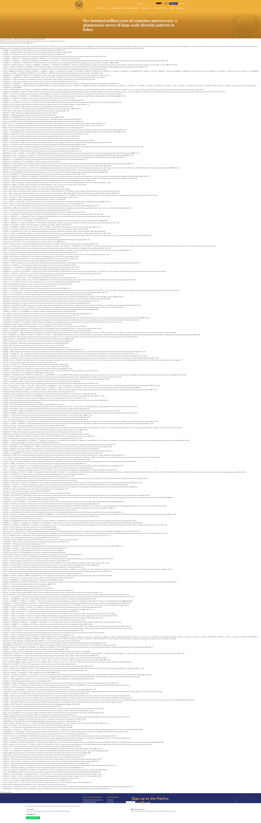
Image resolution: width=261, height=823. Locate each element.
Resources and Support (130, 8)
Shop (172, 8)
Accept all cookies (33, 818)
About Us (104, 8)
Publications (145, 8)
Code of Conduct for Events (89, 802)
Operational (31, 809)
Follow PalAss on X (159, 3)
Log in (166, 3)
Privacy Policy (110, 802)
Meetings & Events (160, 8)
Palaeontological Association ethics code (93, 800)
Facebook (157, 3)
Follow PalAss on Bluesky (161, 3)
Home (97, 8)
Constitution (110, 800)
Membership (115, 8)
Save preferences (30, 814)
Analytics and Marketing (139, 809)
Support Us (173, 3)
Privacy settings (130, 802)
